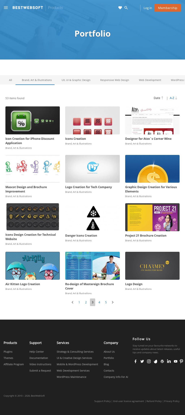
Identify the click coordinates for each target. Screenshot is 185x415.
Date (157, 98)
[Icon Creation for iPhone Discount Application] (32, 120)
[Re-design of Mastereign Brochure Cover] (92, 266)
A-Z (172, 98)
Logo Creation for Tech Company (88, 187)
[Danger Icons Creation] (92, 217)
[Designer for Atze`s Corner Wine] (152, 120)
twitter (142, 362)
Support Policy (102, 401)
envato (155, 362)
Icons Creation (75, 139)
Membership (167, 8)
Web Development (150, 80)
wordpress (162, 362)
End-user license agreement (128, 401)
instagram (148, 362)
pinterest (181, 362)
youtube (175, 362)
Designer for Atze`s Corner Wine (148, 139)
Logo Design (134, 284)
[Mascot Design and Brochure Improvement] (32, 169)
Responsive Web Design (114, 80)
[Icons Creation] (92, 120)
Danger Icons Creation (81, 236)
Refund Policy (154, 401)
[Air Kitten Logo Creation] (32, 266)
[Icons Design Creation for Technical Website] (32, 216)
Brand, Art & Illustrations (37, 80)
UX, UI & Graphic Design (76, 80)
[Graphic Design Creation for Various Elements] (152, 169)
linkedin (168, 362)
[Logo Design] (152, 266)
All (10, 80)
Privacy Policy (172, 401)
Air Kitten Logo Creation (22, 284)
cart (133, 8)
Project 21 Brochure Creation (146, 236)
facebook (135, 362)
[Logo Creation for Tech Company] (92, 169)
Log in (148, 8)
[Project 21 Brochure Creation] (152, 217)
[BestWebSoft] (38, 8)
